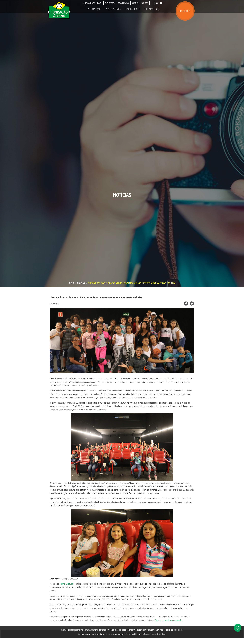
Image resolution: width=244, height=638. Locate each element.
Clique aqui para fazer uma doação (168, 620)
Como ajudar (133, 9)
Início (71, 283)
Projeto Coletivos (66, 583)
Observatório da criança (92, 3)
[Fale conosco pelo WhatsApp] (237, 628)
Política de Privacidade (173, 629)
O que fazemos (113, 9)
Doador (145, 3)
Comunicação (123, 3)
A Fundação (94, 9)
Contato (135, 3)
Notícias (149, 9)
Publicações (110, 3)
